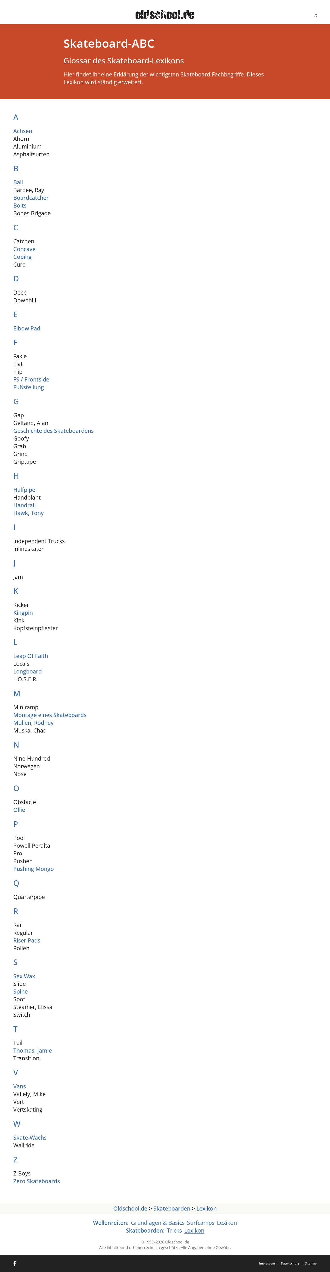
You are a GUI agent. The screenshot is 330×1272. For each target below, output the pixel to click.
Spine (20, 991)
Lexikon (206, 1208)
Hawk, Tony (28, 513)
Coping (22, 257)
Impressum (267, 1263)
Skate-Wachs (30, 1137)
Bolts (20, 205)
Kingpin (23, 612)
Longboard (27, 671)
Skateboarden (171, 1208)
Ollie (19, 810)
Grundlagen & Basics (158, 1223)
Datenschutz (290, 1263)
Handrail (24, 505)
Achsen (22, 131)
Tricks (174, 1230)
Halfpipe (24, 490)
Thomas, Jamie (32, 1050)
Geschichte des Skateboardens (53, 430)
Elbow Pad (26, 328)
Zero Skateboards (36, 1181)
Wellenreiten (110, 1223)
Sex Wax (24, 976)
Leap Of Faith (30, 656)
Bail (18, 182)
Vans (19, 1086)
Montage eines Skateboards (49, 715)
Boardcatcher (31, 198)
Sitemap (310, 1263)
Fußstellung (28, 387)
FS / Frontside (31, 379)
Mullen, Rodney (33, 722)
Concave (24, 249)
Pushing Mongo (33, 869)
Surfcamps (201, 1223)
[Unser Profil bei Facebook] (316, 16)
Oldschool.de (130, 1208)
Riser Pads (26, 940)
